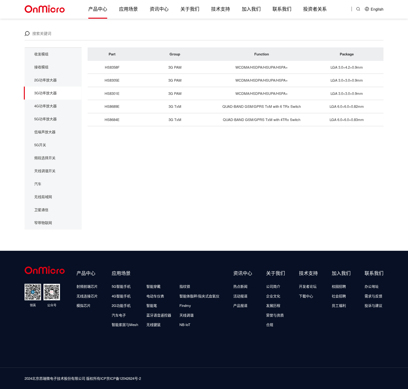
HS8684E (112, 119)
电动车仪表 (155, 295)
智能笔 (151, 305)
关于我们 (189, 8)
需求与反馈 (373, 295)
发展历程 (273, 305)
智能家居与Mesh (125, 324)
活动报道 (240, 295)
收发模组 (41, 53)
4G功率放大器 (45, 105)
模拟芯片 (83, 305)
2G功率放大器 (45, 79)
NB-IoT (184, 324)
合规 (269, 324)
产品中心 (97, 8)
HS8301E (112, 93)
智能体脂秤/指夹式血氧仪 (199, 295)
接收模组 (41, 66)
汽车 (37, 183)
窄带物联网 (43, 222)
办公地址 (372, 286)
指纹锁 (184, 286)
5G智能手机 (121, 286)
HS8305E (112, 80)
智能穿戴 (153, 286)
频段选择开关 (44, 157)
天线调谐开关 (44, 170)
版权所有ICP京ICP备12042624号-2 (113, 378)
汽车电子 (119, 315)
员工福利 (339, 305)
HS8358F (112, 67)
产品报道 (240, 305)
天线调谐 (186, 315)
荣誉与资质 (275, 315)
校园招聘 (339, 286)
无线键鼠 (153, 324)
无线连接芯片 (87, 295)
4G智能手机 (121, 295)
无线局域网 (43, 196)
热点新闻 (240, 286)
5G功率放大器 (45, 118)
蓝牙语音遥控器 (158, 315)
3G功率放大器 (45, 92)
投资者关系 (315, 8)
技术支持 (220, 8)
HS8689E (112, 106)
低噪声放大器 (44, 131)
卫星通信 (41, 209)
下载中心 (306, 295)
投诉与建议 (373, 305)
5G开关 (40, 144)
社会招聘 (339, 295)
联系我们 (281, 8)
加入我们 (251, 8)
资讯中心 (159, 8)
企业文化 (273, 295)
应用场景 (128, 8)
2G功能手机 (121, 305)
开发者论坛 (308, 286)
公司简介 (273, 286)
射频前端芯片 (87, 286)
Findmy (185, 305)
